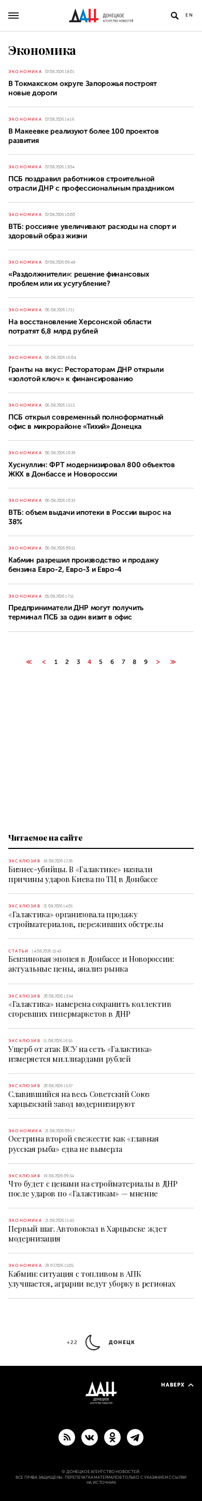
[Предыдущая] (44, 662)
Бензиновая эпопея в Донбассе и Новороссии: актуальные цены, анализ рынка (91, 964)
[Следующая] (158, 662)
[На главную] (101, 15)
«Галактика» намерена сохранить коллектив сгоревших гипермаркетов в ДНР (89, 1009)
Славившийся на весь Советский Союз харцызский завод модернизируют (79, 1099)
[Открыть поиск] (174, 15)
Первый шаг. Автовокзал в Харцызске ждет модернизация (87, 1233)
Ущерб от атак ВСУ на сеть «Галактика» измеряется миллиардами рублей (80, 1054)
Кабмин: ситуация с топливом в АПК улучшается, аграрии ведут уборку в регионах (91, 1278)
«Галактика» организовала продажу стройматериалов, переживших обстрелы (85, 919)
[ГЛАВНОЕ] (135, 1436)
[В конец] (173, 662)
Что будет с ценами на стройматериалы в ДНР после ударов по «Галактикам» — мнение (93, 1188)
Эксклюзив (24, 861)
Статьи (18, 951)
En (189, 15)
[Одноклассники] (112, 1436)
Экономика (25, 71)
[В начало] (29, 662)
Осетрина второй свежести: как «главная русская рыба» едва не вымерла (83, 1143)
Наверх (173, 1385)
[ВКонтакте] (89, 1436)
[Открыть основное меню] (13, 15)
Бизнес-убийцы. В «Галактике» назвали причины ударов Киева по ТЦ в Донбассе (83, 874)
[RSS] (67, 1436)
